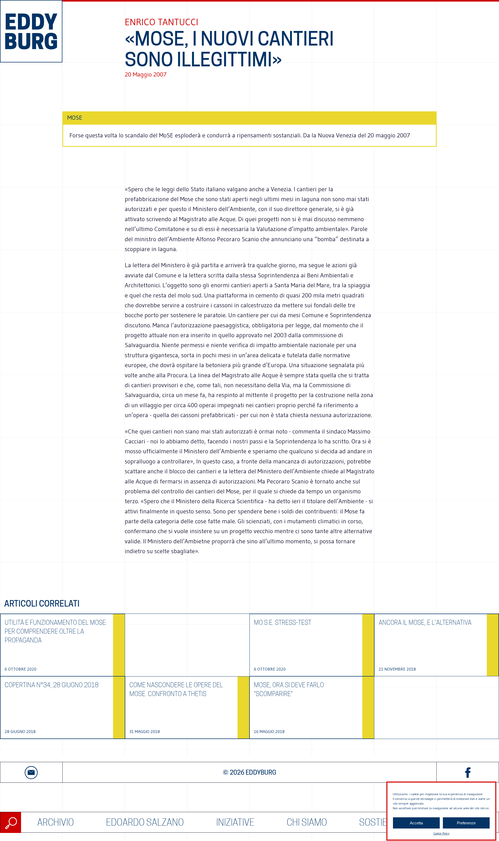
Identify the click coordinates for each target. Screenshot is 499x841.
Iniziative (235, 822)
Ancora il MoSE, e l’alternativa (425, 622)
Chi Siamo (307, 822)
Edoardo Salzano (145, 822)
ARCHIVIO (55, 822)
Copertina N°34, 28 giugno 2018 (52, 685)
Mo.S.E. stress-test (282, 622)
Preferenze (466, 823)
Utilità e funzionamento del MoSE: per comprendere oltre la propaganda (56, 631)
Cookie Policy (441, 833)
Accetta (416, 823)
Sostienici (380, 822)
